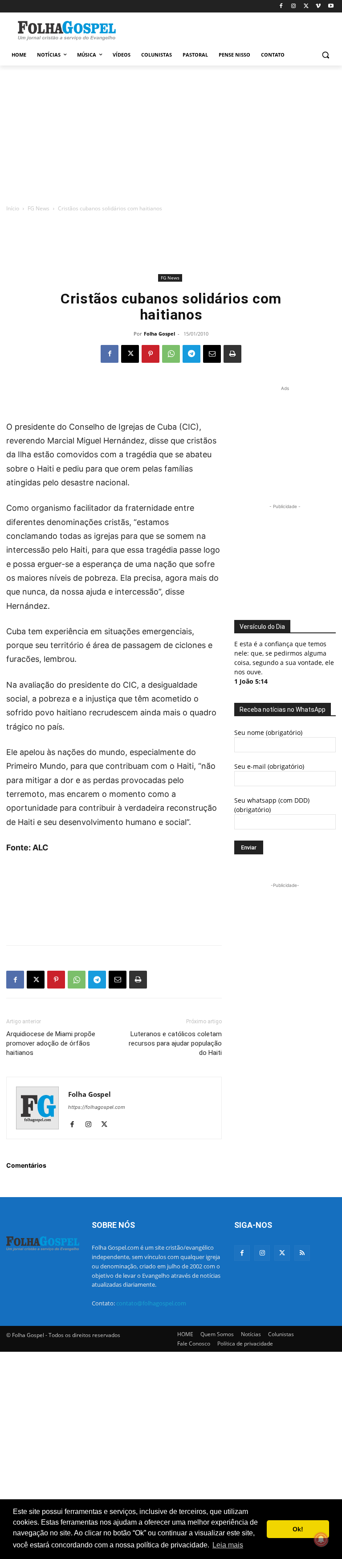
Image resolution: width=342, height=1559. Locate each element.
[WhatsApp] (171, 354)
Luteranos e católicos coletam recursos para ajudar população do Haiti (175, 1043)
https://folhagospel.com (96, 1107)
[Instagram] (294, 6)
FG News (38, 208)
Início (12, 208)
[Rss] (302, 1253)
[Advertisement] (231, 29)
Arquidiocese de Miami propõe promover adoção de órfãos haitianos (50, 1043)
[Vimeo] (318, 6)
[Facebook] (281, 6)
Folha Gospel (159, 333)
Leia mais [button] (227, 1545)
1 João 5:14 (251, 681)
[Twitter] (282, 1253)
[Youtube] (331, 6)
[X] (306, 6)
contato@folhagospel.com (151, 1303)
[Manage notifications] (321, 1539)
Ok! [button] (298, 1529)
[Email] (212, 354)
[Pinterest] (150, 354)
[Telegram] (191, 354)
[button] (325, 55)
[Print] (232, 354)
